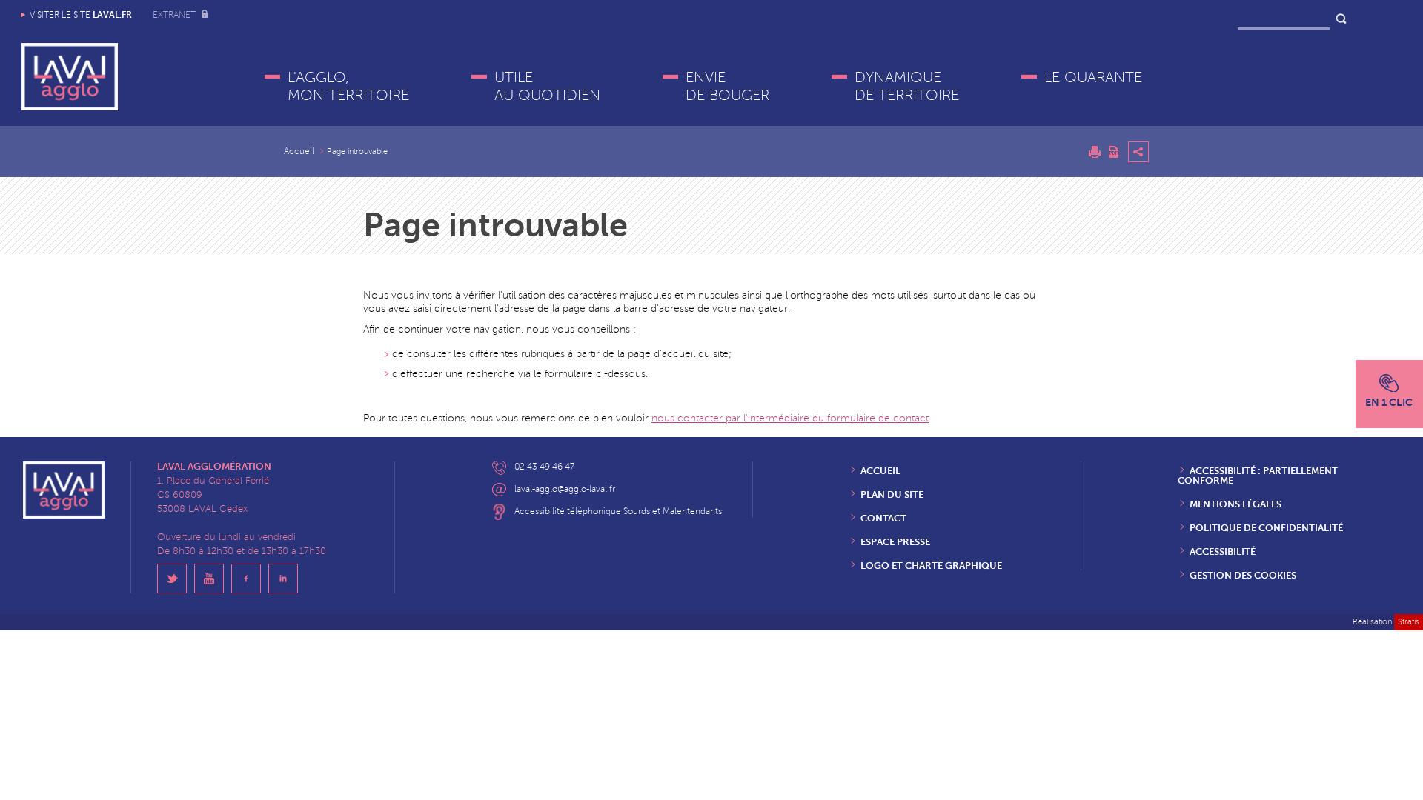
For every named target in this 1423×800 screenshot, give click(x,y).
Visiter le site (81, 15)
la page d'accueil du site (673, 353)
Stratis (1408, 622)
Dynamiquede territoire (907, 87)
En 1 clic (1389, 402)
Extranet (175, 15)
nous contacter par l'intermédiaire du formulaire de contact (790, 418)
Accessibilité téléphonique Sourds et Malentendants (618, 511)
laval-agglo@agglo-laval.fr (564, 489)
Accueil (299, 151)
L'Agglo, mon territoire (348, 87)
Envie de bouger (727, 87)
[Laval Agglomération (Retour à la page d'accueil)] (69, 76)
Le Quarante (1093, 78)
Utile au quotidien (547, 87)
